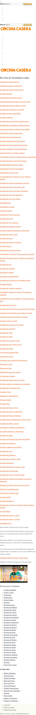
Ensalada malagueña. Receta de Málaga (13, 149)
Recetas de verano (6, 364)
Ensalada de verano (6, 356)
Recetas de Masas (10, 630)
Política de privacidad (10, 710)
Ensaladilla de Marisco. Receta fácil (11, 431)
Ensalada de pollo (6, 94)
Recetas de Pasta (9, 632)
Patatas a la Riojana (10, 698)
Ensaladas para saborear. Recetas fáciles (13, 360)
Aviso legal (7, 705)
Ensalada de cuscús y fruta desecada (12, 475)
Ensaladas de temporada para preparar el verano (16, 313)
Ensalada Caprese (6, 211)
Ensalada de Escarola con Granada (11, 325)
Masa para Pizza (9, 681)
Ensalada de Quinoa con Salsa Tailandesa (14, 191)
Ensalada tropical (5, 246)
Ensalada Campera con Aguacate (11, 86)
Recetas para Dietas (10, 657)
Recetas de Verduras (10, 655)
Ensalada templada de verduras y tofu (12, 467)
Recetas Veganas (9, 660)
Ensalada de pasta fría (7, 268)
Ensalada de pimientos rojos (9, 493)
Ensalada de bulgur (6, 238)
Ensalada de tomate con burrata (10, 242)
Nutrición (7, 602)
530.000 (15, 558)
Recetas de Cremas (10, 615)
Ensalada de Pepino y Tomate (10, 519)
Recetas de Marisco (10, 627)
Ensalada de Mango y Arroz (9, 408)
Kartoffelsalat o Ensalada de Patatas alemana (15, 125)
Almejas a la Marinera (11, 701)
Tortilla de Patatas (9, 678)
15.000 (25, 558)
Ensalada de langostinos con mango (12, 109)
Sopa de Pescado (9, 686)
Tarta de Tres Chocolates (12, 691)
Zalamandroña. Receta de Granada (11, 169)
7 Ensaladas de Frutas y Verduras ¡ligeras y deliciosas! (18, 157)
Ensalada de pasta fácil (7, 329)
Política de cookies (9, 707)
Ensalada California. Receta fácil (11, 447)
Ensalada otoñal (5, 497)
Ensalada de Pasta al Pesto (9, 471)
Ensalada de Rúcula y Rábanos (10, 416)
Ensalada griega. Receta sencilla (11, 98)
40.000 (20, 558)
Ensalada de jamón (6, 435)
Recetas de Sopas (10, 647)
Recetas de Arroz (9, 605)
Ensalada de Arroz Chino (8, 305)
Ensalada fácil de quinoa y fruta (10, 459)
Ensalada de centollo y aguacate (10, 288)
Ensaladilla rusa (5, 203)
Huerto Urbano (8, 600)
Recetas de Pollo (9, 637)
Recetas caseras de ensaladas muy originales (15, 384)
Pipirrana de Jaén (6, 368)
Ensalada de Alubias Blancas (9, 82)
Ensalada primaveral (7, 463)
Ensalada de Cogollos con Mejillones (12, 427)
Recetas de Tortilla (10, 652)
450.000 (9, 558)
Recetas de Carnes (10, 612)
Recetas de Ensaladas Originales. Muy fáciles (15, 439)
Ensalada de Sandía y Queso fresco (12, 90)
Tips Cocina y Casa (10, 665)
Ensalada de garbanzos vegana (10, 226)
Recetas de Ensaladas (11, 617)
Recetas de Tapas (10, 650)
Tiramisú (6, 693)
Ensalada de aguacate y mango (10, 250)
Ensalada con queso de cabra (10, 341)
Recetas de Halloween (11, 622)
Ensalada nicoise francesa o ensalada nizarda (15, 280)
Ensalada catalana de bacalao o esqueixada (14, 230)
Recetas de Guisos (10, 620)
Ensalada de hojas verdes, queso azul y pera (14, 485)
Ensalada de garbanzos (8, 455)
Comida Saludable (10, 590)
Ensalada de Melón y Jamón (9, 423)
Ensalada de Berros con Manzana (11, 412)
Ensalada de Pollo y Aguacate (10, 215)
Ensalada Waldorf (6, 284)
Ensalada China (5, 392)
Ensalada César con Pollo (8, 321)
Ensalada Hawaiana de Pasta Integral (12, 141)
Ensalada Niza (5, 404)
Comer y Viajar (8, 592)
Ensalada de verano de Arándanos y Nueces (14, 183)
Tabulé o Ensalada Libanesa (9, 489)
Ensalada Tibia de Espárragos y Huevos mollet (15, 419)
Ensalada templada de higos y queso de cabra (15, 102)
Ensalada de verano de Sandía (10, 199)
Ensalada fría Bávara (7, 501)
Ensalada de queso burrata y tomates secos (14, 121)
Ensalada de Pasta (6, 337)
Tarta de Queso (9, 676)
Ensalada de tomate (6, 348)
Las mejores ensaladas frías (9, 352)
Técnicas (7, 662)
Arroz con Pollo (9, 683)
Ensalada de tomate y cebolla (9, 515)
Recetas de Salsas (10, 645)
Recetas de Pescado (10, 635)
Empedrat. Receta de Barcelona (10, 137)
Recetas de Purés (9, 642)
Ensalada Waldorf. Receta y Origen (11, 165)
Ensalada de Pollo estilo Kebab (10, 113)
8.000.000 (3, 558)
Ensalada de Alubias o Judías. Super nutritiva (15, 129)
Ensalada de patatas (6, 272)
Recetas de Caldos (10, 610)
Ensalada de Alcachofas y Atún (10, 388)
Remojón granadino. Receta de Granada (13, 161)
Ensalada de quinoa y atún (9, 234)
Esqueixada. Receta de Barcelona (11, 133)
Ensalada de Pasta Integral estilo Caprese (14, 145)
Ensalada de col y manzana (9, 223)
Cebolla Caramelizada (11, 688)
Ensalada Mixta (5, 511)
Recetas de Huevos (10, 625)
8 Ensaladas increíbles (7, 376)
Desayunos (7, 595)
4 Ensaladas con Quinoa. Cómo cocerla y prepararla (17, 254)
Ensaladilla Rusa (5, 523)
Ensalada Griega (5, 400)
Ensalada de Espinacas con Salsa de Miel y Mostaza (17, 309)
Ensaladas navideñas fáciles (9, 276)
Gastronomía (8, 597)
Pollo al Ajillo (8, 696)
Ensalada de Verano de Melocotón (11, 195)
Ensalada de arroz (6, 451)
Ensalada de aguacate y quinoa (10, 372)
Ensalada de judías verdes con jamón (12, 380)
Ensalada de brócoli (6, 219)
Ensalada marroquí (6, 117)
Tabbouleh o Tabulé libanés (9, 396)
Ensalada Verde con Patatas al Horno (12, 153)
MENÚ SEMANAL (10, 673)
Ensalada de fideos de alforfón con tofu (12, 105)
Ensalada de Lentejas (7, 207)
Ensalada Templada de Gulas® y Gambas (14, 317)
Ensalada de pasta (6, 333)
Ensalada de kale (5, 264)
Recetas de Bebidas (10, 607)
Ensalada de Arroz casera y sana (11, 344)
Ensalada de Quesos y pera (9, 173)
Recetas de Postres (10, 640)
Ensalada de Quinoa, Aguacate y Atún (12, 187)
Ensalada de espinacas (7, 443)
